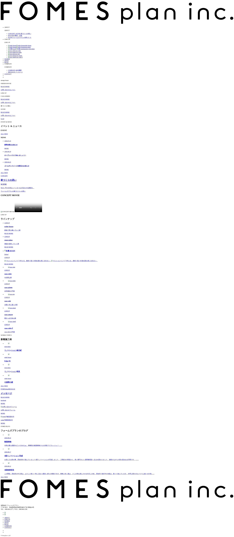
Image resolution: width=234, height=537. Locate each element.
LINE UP (7, 519)
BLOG (6, 62)
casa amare (19, 55)
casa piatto (19, 52)
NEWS (6, 60)
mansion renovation (29, 49)
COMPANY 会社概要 (15, 70)
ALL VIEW (4, 134)
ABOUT (7, 517)
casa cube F (19, 57)
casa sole (17, 54)
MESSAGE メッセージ (15, 72)
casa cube (18, 51)
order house (27, 45)
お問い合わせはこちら (8, 90)
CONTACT (7, 74)
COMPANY (8, 526)
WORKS (7, 59)
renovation (27, 47)
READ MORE (5, 86)
